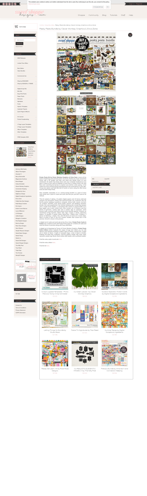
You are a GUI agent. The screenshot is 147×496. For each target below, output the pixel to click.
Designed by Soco (20, 191)
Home (41, 25)
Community (94, 15)
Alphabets (20, 101)
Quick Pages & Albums (23, 111)
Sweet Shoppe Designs (22, 243)
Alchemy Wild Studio (21, 169)
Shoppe (81, 15)
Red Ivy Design (20, 223)
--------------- (20, 60)
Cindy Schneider (20, 184)
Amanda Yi (18, 174)
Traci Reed (19, 248)
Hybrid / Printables (22, 106)
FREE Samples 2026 (23, 137)
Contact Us (19, 305)
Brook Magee (19, 181)
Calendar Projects (22, 109)
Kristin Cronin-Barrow (21, 208)
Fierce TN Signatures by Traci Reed (84, 330)
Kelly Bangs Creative (21, 203)
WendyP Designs (20, 255)
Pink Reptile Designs (21, 221)
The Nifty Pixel (19, 245)
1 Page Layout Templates (24, 124)
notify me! (96, 187)
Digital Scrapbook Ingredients (23, 196)
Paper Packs (20, 96)
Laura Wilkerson (20, 211)
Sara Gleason (19, 228)
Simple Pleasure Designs (22, 230)
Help (131, 15)
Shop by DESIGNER (22, 81)
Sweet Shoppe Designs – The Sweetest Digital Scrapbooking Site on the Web (32, 13)
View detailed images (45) (86, 93)
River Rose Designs (21, 225)
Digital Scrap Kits (22, 88)
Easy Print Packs (21, 93)
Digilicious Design (20, 193)
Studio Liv (18, 238)
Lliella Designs (19, 216)
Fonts (19, 104)
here (60, 239)
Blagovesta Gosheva (21, 179)
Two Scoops (19, 253)
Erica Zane (19, 198)
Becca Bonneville (20, 176)
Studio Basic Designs (21, 233)
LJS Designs (19, 213)
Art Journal (20, 116)
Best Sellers (20, 68)
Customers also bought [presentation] (50, 259)
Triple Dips (18, 250)
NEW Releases (21, 58)
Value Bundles (49, 25)
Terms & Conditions (21, 307)
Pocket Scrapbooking (23, 119)
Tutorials (113, 15)
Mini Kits (19, 91)
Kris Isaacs (19, 206)
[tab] (49, 259)
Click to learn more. (34, 4)
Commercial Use (21, 76)
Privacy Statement (20, 310)
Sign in (132, 4)
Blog (104, 15)
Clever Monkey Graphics (22, 186)
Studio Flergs (19, 235)
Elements (19, 99)
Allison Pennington (21, 171)
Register (139, 4)
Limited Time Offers (22, 63)
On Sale (18, 293)
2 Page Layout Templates (24, 127)
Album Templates (22, 129)
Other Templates (21, 132)
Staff (123, 15)
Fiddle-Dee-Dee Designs (22, 201)
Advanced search (19, 46)
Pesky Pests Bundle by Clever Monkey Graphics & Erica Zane (31, 151)
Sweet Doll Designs (21, 240)
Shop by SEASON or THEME (25, 83)
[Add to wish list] (107, 192)
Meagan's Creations (21, 218)
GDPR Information (21, 312)
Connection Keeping (21, 188)
